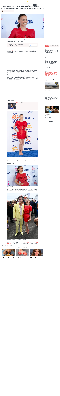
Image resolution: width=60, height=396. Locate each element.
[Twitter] (53, 1)
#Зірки (4, 245)
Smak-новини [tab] (52, 45)
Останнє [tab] (47, 45)
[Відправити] (12, 1)
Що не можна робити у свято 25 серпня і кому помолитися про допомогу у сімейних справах (51, 62)
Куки (31, 5)
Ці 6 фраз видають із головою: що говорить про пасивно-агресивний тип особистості (51, 98)
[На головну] (30, 1)
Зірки (17, 102)
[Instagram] (54, 1)
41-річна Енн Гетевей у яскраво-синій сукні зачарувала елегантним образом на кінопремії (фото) (26, 105)
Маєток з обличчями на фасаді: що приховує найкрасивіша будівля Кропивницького (51, 92)
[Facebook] (47, 1)
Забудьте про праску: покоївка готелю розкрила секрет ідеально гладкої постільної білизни (51, 68)
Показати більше (50, 121)
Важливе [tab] (56, 45)
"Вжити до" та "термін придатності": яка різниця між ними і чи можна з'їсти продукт (51, 104)
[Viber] (49, 1)
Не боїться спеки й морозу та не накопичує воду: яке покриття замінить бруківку (51, 116)
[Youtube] (51, 1)
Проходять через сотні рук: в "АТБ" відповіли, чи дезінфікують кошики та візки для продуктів (51, 51)
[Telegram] (50, 1)
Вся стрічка (47, 47)
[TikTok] (55, 1)
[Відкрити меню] (2, 1)
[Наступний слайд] (59, 3)
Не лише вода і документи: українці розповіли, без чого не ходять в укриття (51, 57)
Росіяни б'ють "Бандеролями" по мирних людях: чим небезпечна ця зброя (52, 80)
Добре (35, 5)
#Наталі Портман (9, 245)
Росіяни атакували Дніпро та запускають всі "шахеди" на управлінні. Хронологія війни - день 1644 (51, 74)
